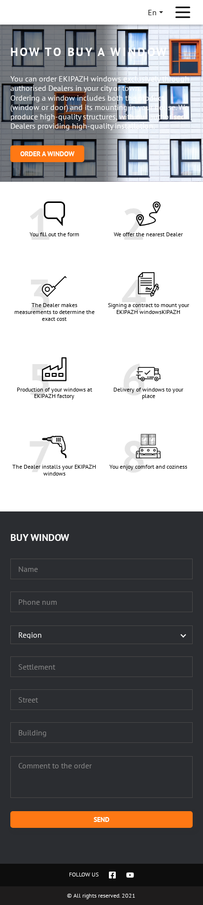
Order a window (47, 153)
